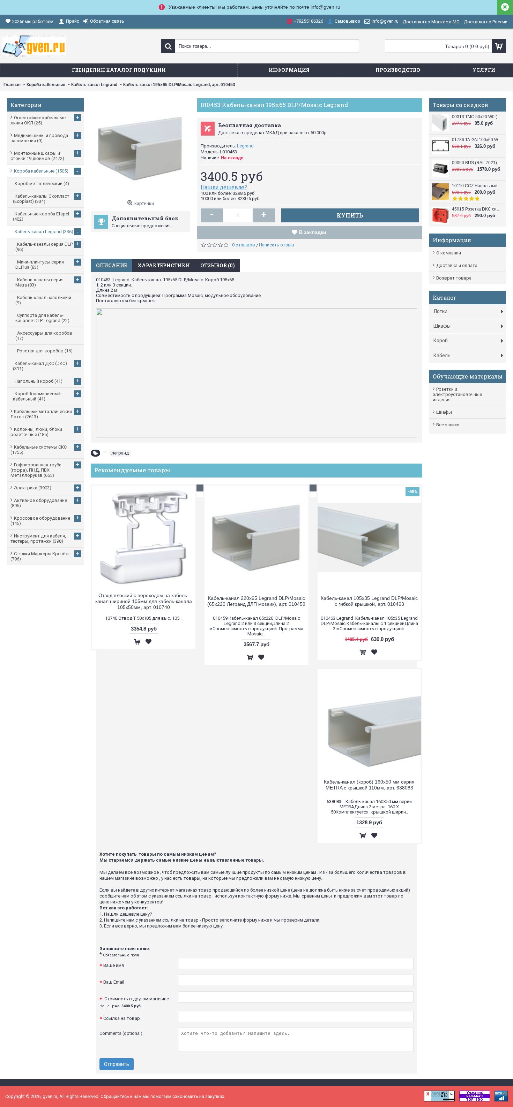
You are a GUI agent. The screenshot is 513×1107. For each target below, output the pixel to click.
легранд (120, 453)
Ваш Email (113, 982)
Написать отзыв (276, 244)
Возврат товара (453, 278)
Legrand (245, 145)
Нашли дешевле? (224, 187)
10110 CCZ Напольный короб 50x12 (477, 185)
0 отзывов (243, 244)
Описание (111, 265)
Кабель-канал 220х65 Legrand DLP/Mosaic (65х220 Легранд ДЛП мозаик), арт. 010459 (256, 601)
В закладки (312, 232)
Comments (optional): (121, 1033)
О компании (448, 252)
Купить (350, 215)
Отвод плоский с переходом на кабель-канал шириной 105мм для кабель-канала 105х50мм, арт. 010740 (143, 601)
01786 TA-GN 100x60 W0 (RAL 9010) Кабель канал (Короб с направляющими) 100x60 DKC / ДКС (477, 139)
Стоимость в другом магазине (134, 1002)
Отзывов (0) (217, 265)
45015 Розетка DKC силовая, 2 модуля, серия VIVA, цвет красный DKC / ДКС (477, 209)
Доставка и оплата (456, 265)
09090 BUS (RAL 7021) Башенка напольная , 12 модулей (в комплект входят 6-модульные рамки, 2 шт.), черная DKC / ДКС (477, 162)
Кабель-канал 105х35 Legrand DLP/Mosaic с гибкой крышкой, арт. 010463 (369, 601)
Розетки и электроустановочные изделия (457, 394)
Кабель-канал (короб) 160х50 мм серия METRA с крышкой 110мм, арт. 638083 (369, 785)
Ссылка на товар (121, 1018)
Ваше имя (113, 965)
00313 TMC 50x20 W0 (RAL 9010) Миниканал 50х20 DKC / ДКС (477, 116)
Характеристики (163, 265)
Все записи (448, 424)
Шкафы (444, 412)
